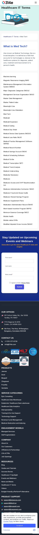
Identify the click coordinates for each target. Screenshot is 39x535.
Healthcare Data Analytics (10, 406)
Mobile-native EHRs (10, 220)
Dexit (3, 375)
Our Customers (6, 446)
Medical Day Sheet (10, 130)
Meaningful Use (9, 106)
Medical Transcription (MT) (13, 163)
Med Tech (7, 114)
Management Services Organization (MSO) (18, 94)
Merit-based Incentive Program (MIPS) (17, 209)
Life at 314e (5, 453)
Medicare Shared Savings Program (16, 197)
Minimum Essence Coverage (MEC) (16, 212)
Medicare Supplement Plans (13, 201)
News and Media (7, 482)
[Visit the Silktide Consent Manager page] (34, 530)
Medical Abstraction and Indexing (13, 423)
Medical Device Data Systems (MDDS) (17, 134)
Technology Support (8, 416)
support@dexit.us (10, 503)
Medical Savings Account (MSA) (15, 152)
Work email (8, 274)
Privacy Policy (25, 283)
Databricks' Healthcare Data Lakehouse (15, 403)
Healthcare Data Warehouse (11, 400)
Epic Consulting (6, 396)
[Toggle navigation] (35, 2)
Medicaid (6, 118)
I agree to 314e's (20, 283)
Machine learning (9, 76)
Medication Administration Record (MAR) (18, 205)
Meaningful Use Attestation (13, 110)
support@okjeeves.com (12, 500)
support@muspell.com (12, 506)
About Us (4, 443)
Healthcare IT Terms (10, 37)
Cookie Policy (8, 521)
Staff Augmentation (8, 435)
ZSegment (5, 381)
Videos (3, 488)
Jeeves (4, 371)
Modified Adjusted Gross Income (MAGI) (17, 224)
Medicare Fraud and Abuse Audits (15, 193)
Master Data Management (12, 98)
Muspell (4, 378)
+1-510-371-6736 (11, 341)
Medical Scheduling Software (13, 155)
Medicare (6, 179)
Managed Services (8, 431)
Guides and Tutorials (8, 468)
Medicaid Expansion (10, 122)
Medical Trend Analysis (11, 167)
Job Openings (6, 457)
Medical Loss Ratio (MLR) (12, 137)
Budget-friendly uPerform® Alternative (15, 492)
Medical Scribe (8, 159)
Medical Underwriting (11, 171)
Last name (8, 266)
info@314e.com (10, 344)
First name (8, 257)
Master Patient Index (10, 102)
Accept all (19, 525)
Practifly (4, 385)
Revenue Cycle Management (11, 420)
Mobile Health (8, 216)
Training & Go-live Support (10, 413)
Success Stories (7, 472)
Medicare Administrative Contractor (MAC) (18, 189)
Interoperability (6, 410)
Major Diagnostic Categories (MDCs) (16, 91)
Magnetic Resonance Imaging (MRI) (16, 80)
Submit (19, 287)
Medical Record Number (12, 148)
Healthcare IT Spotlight (9, 475)
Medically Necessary (10, 175)
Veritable (4, 388)
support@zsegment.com (12, 509)
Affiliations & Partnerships (10, 450)
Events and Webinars (8, 478)
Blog (3, 465)
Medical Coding (8, 126)
